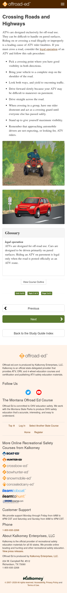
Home (27, 432)
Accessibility (39, 582)
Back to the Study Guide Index (33, 333)
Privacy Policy (52, 582)
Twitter (28, 392)
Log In (22, 425)
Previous (33, 308)
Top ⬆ (11, 425)
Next (34, 319)
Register (38, 432)
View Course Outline (33, 281)
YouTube (38, 392)
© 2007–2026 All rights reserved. (19, 582)
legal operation (48, 49)
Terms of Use (33, 585)
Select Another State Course (44, 425)
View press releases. (13, 551)
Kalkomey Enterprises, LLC (44, 556)
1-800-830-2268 (10, 530)
